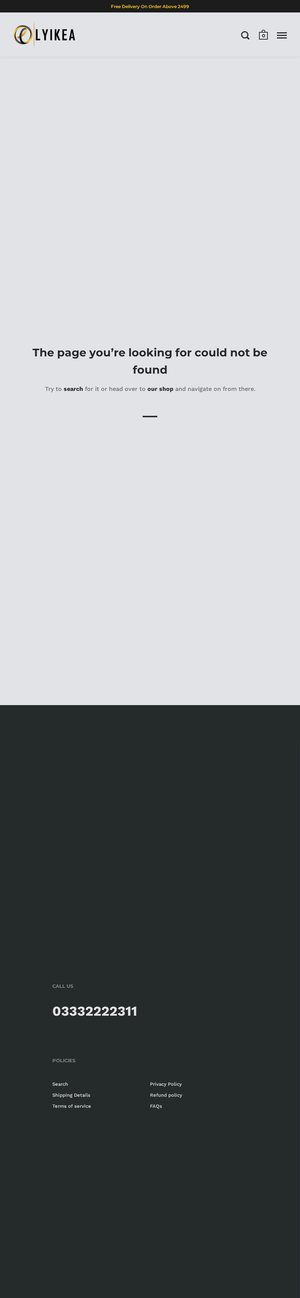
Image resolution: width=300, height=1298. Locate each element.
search (73, 388)
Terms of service (71, 1106)
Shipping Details (71, 1095)
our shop (160, 388)
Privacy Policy (166, 1084)
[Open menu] (282, 35)
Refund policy (166, 1095)
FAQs (156, 1106)
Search (60, 1084)
